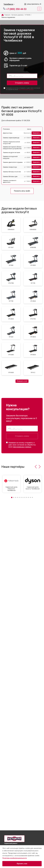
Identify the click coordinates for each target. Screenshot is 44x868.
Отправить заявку (22, 83)
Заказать (36, 133)
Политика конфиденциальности (14, 858)
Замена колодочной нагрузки (10, 157)
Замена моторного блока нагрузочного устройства (12, 148)
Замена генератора (10, 167)
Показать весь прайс (22, 191)
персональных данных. (26, 89)
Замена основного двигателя (9, 181)
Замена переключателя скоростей (11, 142)
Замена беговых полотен (12, 172)
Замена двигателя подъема (13, 162)
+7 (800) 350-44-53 (16, 9)
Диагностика (7, 133)
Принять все (22, 864)
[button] (35, 466)
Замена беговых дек (10, 176)
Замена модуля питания (11, 152)
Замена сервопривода (11, 138)
